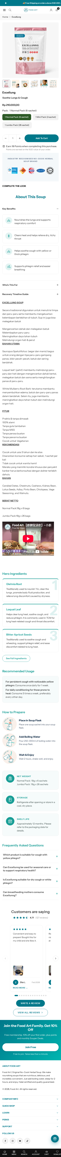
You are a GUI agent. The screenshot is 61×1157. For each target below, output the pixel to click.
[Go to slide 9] (35, 995)
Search (24, 1154)
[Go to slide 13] (43, 995)
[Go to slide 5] (26, 995)
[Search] (10, 9)
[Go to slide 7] (30, 995)
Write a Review (30, 1003)
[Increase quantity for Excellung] (20, 138)
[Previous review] (5, 958)
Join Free (30, 1047)
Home (5, 17)
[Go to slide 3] (21, 995)
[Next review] (55, 958)
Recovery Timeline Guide (15, 294)
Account (36, 1154)
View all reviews (29, 1012)
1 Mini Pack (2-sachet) (46, 117)
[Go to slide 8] (32, 995)
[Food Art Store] (30, 10)
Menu (14, 1154)
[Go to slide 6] (28, 995)
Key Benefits (8, 208)
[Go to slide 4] (24, 995)
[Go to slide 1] (16, 995)
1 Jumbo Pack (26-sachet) (17, 125)
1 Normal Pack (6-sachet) (17, 117)
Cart (46, 1154)
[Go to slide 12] (41, 995)
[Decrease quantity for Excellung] (6, 138)
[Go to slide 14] (45, 995)
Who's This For (10, 285)
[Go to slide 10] (37, 995)
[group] (30, 50)
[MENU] (4, 9)
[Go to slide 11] (39, 995)
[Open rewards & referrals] (55, 1138)
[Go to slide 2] (19, 995)
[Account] (51, 9)
